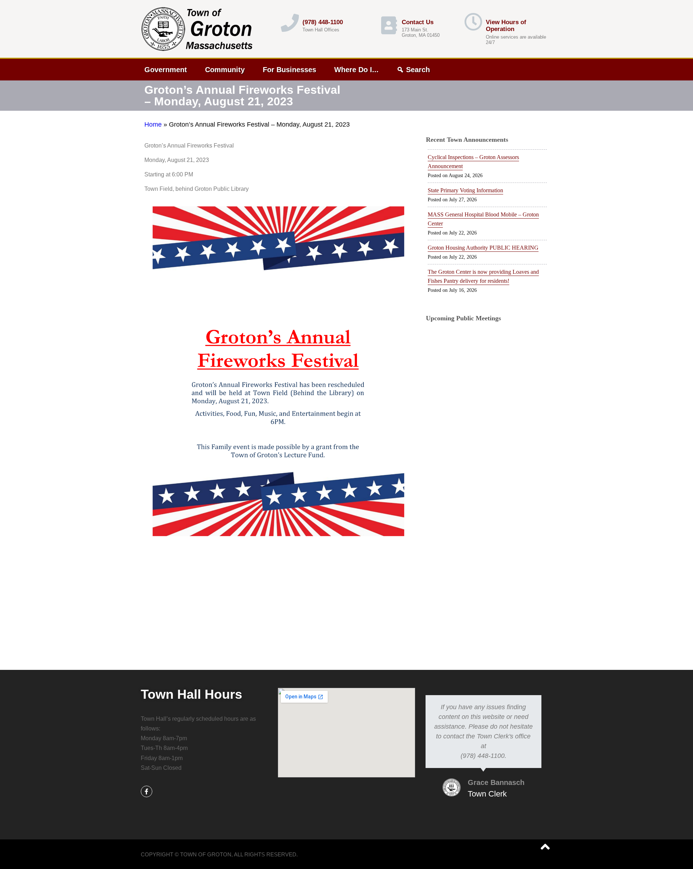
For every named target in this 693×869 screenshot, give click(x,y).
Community (225, 70)
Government (165, 70)
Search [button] (418, 70)
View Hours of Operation (506, 26)
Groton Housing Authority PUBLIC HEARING (483, 248)
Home (153, 124)
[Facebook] (146, 791)
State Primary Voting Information (465, 190)
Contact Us (417, 22)
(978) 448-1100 (322, 22)
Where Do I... (356, 70)
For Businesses (289, 70)
